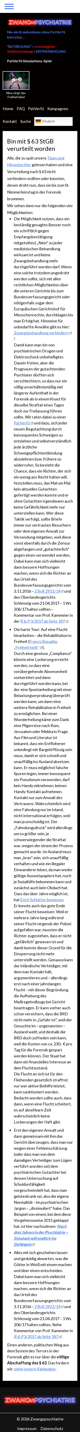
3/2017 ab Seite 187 (36, 1336)
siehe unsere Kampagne (35, 1368)
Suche (25, 121)
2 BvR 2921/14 (47, 591)
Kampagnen (57, 108)
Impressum (26, 1428)
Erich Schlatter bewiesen (42, 899)
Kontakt (10, 121)
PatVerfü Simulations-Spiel (29, 61)
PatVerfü (36, 108)
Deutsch (48, 121)
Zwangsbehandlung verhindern (41, 332)
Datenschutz (51, 1428)
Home (8, 108)
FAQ (21, 108)
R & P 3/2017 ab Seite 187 (42, 621)
